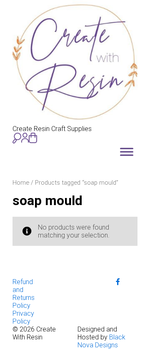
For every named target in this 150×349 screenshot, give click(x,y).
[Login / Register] (25, 138)
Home (20, 182)
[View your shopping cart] (33, 138)
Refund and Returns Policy (23, 293)
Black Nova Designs (101, 341)
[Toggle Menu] (126, 152)
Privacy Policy (23, 317)
